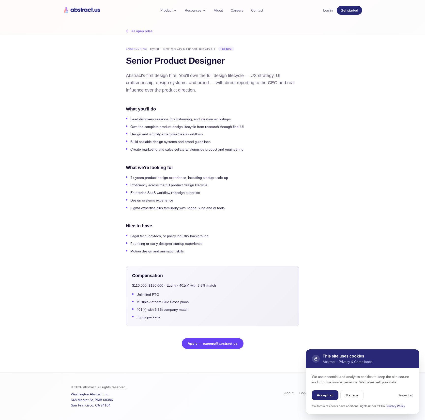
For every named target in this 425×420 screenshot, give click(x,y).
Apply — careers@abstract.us (213, 343)
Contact (257, 10)
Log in (328, 10)
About (218, 10)
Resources (193, 10)
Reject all (406, 395)
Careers (237, 10)
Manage (352, 395)
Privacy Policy (395, 406)
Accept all (325, 395)
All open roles (141, 31)
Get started (349, 10)
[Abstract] (81, 10)
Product (166, 10)
